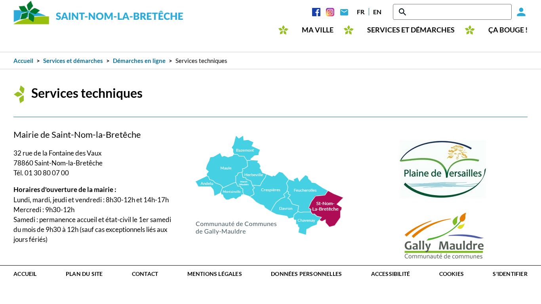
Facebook (316, 12)
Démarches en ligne (139, 60)
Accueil (23, 60)
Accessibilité (390, 273)
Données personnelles (306, 273)
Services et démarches (73, 60)
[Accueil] (98, 12)
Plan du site (84, 273)
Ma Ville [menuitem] (317, 30)
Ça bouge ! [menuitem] (508, 30)
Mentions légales (214, 273)
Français (361, 11)
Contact (344, 12)
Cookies (451, 273)
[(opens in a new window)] (269, 184)
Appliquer (403, 11)
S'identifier (510, 273)
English (377, 11)
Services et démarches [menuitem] (411, 30)
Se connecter (520, 12)
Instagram (330, 12)
